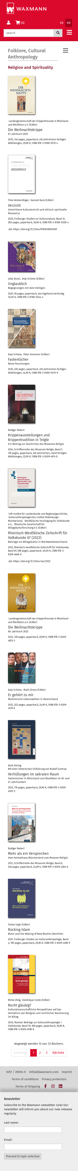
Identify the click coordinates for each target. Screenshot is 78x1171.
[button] (69, 32)
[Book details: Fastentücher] (21, 328)
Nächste (58, 1053)
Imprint (67, 1072)
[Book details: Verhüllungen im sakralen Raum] (21, 739)
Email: (8, 1140)
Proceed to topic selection (23, 1156)
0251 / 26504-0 (16, 1072)
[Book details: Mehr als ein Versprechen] (21, 822)
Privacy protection (54, 1079)
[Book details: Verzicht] (21, 174)
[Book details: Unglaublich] (21, 256)
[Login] (8, 23)
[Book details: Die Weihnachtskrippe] (21, 95)
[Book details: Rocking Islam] (21, 898)
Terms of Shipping (27, 1086)
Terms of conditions (25, 1079)
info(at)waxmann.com (44, 1072)
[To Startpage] (26, 8)
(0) (23, 23)
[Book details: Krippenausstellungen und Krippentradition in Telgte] (21, 404)
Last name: (11, 1122)
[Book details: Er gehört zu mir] (21, 668)
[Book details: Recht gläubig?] (21, 974)
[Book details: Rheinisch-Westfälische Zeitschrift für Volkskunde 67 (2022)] (21, 487)
